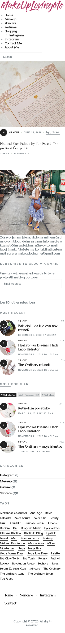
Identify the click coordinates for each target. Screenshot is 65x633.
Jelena (52, 335)
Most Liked (48, 394)
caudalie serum (35, 523)
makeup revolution (12, 543)
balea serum (22, 518)
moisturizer (7, 548)
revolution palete (23, 563)
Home (9, 15)
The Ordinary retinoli (34, 365)
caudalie (15, 523)
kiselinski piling (33, 533)
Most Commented (29, 394)
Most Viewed (8, 394)
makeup (48, 538)
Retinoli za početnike (34, 408)
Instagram (16, 35)
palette (55, 553)
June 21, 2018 (33, 132)
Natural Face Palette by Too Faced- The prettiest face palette (29, 145)
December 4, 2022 (30, 335)
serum (55, 563)
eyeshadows (51, 528)
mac (14, 538)
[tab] (8, 394)
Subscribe (11, 296)
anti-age (36, 513)
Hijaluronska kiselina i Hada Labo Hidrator (38, 347)
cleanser (53, 523)
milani (51, 543)
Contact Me (13, 43)
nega (21, 548)
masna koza (36, 543)
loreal (4, 538)
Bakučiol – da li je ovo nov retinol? (37, 328)
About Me (12, 47)
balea (48, 513)
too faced (6, 578)
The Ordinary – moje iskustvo (40, 446)
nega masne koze (11, 553)
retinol (42, 558)
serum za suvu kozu (13, 568)
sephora (43, 563)
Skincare (10, 23)
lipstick (51, 533)
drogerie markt (31, 528)
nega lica (34, 548)
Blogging (11, 31)
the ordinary (52, 568)
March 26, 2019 (28, 413)
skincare (34, 568)
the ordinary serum (41, 573)
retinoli (55, 558)
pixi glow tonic (10, 558)
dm (15, 528)
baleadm (5, 518)
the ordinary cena (12, 573)
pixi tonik (29, 558)
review (4, 563)
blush (3, 523)
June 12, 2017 (27, 451)
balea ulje (40, 518)
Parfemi (5, 487)
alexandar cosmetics (13, 513)
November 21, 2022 (30, 354)
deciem (5, 528)
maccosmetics (30, 538)
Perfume (10, 27)
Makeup (10, 19)
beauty (54, 518)
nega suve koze (37, 553)
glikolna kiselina (10, 533)
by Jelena (53, 132)
